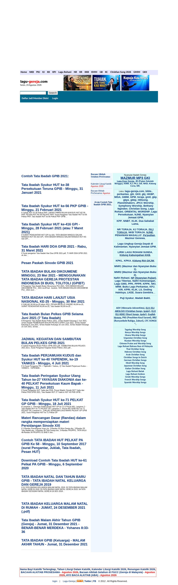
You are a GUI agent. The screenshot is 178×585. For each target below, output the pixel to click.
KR (80, 72)
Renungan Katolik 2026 (141, 569)
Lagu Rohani (64, 72)
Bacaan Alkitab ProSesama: (100, 192)
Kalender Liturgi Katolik (101, 185)
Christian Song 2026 (120, 72)
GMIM (137, 72)
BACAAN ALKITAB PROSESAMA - (49, 572)
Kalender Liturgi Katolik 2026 (109, 569)
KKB (87, 72)
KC (106, 72)
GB (101, 72)
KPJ (54, 72)
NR (75, 72)
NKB (31, 72)
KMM (94, 72)
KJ (43, 72)
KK (48, 72)
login (54, 581)
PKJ (38, 72)
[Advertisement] (89, 18)
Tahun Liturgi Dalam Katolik (73, 569)
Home (24, 72)
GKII (145, 72)
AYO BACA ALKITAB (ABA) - (91, 575)
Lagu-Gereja (69, 581)
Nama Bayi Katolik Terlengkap (38, 569)
